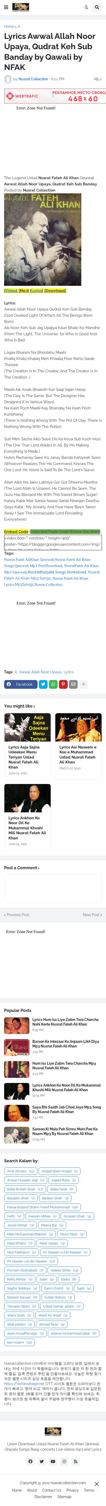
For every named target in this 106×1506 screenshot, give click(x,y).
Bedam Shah (55, 1198)
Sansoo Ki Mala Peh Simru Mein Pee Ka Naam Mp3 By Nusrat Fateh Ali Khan (65, 1131)
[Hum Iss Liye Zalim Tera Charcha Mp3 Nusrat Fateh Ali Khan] (16, 1069)
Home (9, 26)
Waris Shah (19, 1315)
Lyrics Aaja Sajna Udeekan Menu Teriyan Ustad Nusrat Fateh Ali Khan (24, 757)
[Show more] (83, 684)
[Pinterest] (63, 684)
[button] (6, 7)
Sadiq (68, 1279)
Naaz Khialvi (19, 1243)
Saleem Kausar (22, 1297)
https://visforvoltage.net (24, 1384)
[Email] (73, 684)
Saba (47, 1279)
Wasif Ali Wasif (52, 1315)
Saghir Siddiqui (22, 1288)
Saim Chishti (56, 1288)
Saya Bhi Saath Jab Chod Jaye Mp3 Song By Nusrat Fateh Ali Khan (66, 1109)
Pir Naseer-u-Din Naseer (65, 1252)
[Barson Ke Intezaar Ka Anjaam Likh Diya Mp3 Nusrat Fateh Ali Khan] (16, 1047)
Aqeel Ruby (63, 1180)
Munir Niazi (72, 1234)
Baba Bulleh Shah (25, 1189)
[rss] (75, 1461)
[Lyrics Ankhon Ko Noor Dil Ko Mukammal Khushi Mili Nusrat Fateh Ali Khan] (27, 798)
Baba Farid (61, 1189)
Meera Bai (52, 1225)
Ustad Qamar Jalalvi (61, 1306)
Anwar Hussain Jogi (25, 1180)
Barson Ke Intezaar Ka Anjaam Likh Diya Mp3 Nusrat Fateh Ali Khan (65, 1043)
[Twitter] (43, 684)
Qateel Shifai (64, 1270)
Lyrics (36, 290)
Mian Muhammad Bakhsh (30, 1234)
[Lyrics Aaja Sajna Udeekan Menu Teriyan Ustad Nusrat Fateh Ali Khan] (27, 727)
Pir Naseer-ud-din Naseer (31, 1261)
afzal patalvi (19, 1324)
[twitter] (41, 1461)
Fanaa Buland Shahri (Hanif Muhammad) (42, 1207)
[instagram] (64, 1461)
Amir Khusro (20, 1171)
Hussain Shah (77, 1216)
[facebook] (30, 1461)
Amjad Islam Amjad (59, 1171)
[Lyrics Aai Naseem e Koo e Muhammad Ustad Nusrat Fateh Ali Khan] (78, 727)
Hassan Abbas (42, 1216)
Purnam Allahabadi (25, 1270)
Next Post (91, 915)
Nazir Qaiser (52, 1243)
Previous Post (18, 915)
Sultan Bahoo (58, 1297)
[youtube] (53, 1461)
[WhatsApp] (53, 684)
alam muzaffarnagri (25, 1333)
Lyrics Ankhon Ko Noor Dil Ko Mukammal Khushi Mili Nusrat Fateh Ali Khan (27, 828)
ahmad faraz (51, 1324)
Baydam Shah (21, 1198)
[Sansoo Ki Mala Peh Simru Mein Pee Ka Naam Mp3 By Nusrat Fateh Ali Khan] (16, 1135)
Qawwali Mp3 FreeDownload (38, 566)
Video (10, 290)
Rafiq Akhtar (19, 1279)
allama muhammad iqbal (73, 1333)
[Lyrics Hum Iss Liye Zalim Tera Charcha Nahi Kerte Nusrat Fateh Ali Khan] (16, 1025)
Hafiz (14, 1216)
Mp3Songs (24, 584)
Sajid (84, 1288)
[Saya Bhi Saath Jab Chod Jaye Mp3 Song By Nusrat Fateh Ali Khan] (16, 1113)
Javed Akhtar (20, 1225)
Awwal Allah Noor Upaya (40, 672)
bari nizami (19, 1342)
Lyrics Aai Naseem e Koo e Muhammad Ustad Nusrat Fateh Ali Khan (77, 755)
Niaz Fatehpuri (21, 1252)
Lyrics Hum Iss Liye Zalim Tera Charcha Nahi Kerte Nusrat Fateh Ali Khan (65, 1022)
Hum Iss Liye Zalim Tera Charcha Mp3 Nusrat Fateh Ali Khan (64, 1065)
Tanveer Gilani (21, 1306)
